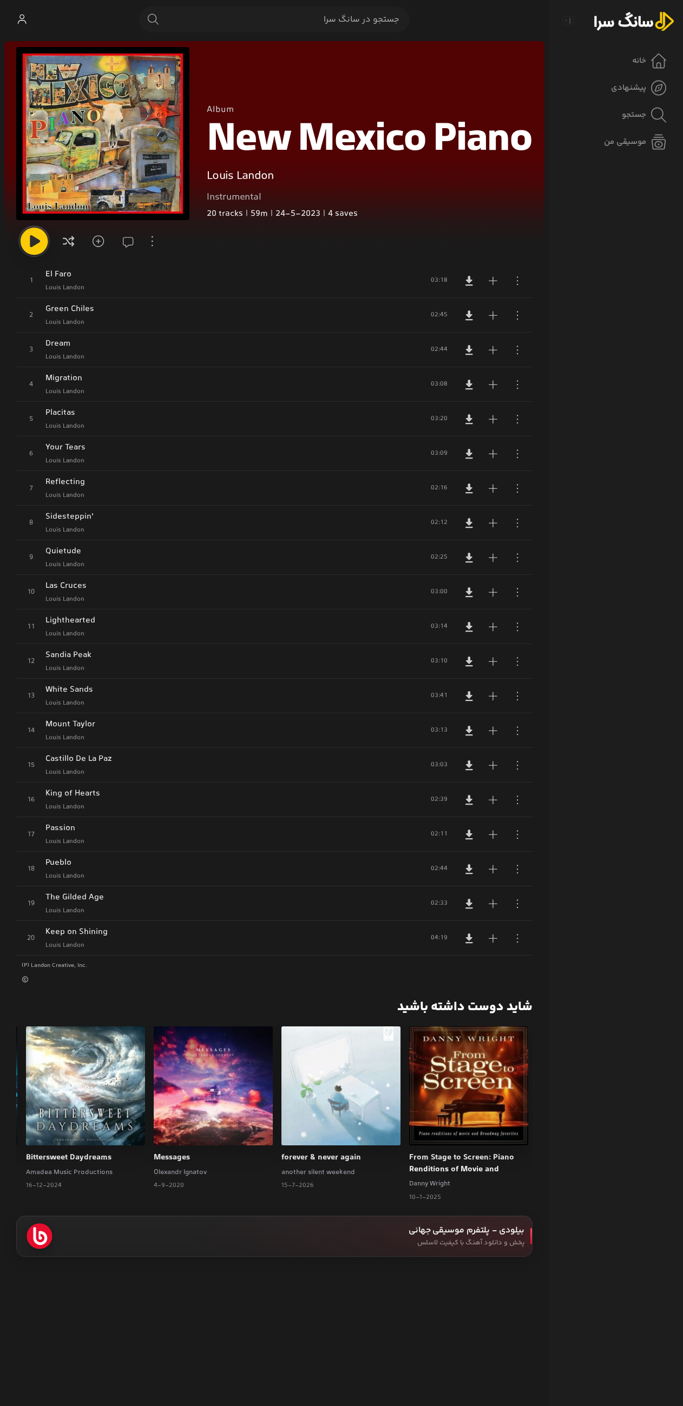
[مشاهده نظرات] (124, 241)
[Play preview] (427, 1130)
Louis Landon (240, 176)
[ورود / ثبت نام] (22, 19)
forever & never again (321, 1158)
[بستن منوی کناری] (567, 20)
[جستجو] (153, 19)
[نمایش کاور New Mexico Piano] (102, 133)
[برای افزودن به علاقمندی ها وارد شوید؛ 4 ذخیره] (96, 241)
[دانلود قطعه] (469, 280)
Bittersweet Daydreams (68, 1158)
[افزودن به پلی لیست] (493, 280)
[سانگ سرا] (633, 20)
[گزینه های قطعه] (517, 280)
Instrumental (234, 197)
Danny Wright (429, 1183)
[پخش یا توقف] (34, 241)
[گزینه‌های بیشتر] (152, 241)
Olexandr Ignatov (180, 1172)
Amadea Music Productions (69, 1172)
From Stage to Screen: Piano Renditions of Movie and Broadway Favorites (461, 1164)
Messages (172, 1158)
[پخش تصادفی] (68, 241)
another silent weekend (318, 1172)
